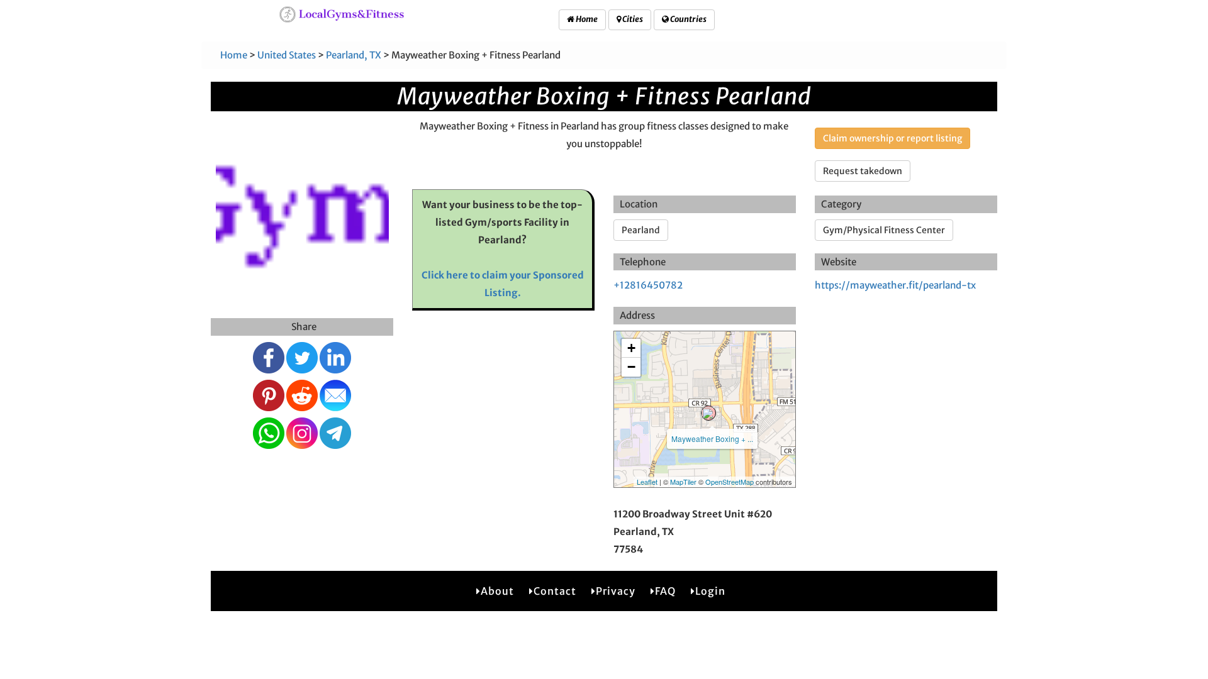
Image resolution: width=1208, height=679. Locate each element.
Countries (688, 19)
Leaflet (647, 482)
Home (586, 19)
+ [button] (631, 348)
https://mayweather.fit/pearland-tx (895, 285)
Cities (632, 19)
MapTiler (683, 482)
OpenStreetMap (729, 482)
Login (710, 591)
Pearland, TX (353, 55)
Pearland (641, 230)
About (497, 591)
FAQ (665, 591)
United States (286, 55)
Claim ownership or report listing (892, 138)
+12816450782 (648, 285)
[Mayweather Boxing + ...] (708, 413)
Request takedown (862, 171)
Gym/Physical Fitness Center (884, 230)
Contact (555, 591)
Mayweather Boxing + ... (712, 438)
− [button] (631, 367)
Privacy (615, 591)
